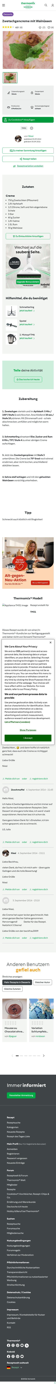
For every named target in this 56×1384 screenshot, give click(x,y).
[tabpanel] (28, 1029)
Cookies (11, 1302)
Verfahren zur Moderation (20, 1255)
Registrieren (13, 1153)
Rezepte (11, 1189)
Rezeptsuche (13, 1122)
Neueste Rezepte (16, 1131)
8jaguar (13, 1036)
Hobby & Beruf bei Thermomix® (23, 1211)
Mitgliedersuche (15, 1233)
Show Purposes (28, 730)
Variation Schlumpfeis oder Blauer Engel (38, 1029)
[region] (28, 692)
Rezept (10, 1117)
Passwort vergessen (17, 1158)
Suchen (11, 1218)
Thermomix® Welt (16, 1180)
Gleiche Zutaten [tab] (12, 989)
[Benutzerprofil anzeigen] (18, 138)
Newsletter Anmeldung (21, 1095)
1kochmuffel (17, 789)
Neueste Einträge (16, 1163)
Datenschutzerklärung (18, 1297)
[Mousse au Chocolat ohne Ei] (14, 1009)
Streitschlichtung (16, 1284)
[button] (3, 5)
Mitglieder (12, 1184)
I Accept (28, 738)
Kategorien (12, 1127)
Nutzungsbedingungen (18, 1245)
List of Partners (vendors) (17, 722)
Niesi (30, 136)
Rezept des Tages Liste (18, 1136)
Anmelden (12, 1149)
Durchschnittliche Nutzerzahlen (23, 1267)
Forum (10, 1170)
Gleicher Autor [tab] (42, 982)
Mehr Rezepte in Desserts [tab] (17, 982)
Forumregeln (13, 1250)
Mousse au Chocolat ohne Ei (13, 1029)
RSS (9, 1327)
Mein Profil (26, 1144)
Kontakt (11, 1322)
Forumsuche (13, 1228)
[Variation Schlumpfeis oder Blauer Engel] (41, 1009)
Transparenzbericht (17, 1272)
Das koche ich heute (17, 1206)
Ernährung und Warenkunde (21, 1202)
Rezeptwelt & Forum (17, 1175)
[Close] (50, 642)
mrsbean (40, 1036)
